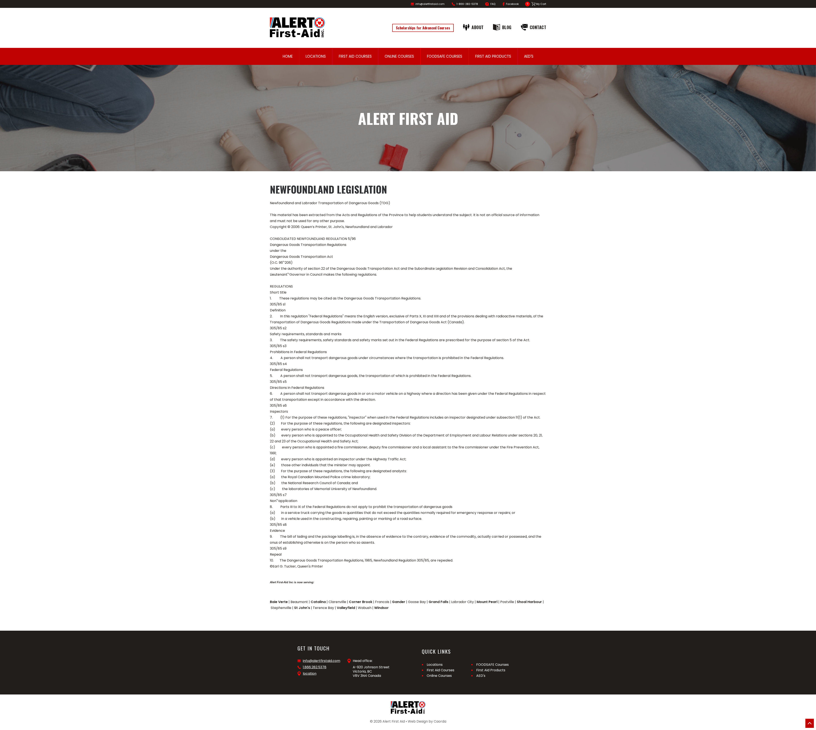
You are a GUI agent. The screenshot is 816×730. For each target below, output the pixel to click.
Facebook (512, 4)
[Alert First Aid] (297, 27)
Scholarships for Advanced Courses (423, 27)
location (309, 674)
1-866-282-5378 (467, 4)
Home (288, 56)
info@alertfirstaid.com (430, 4)
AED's (528, 56)
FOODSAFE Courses (444, 56)
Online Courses (399, 56)
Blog (506, 27)
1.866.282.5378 (314, 667)
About (478, 27)
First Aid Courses (355, 56)
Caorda (440, 721)
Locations (316, 56)
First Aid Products (493, 56)
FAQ (492, 4)
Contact (538, 27)
